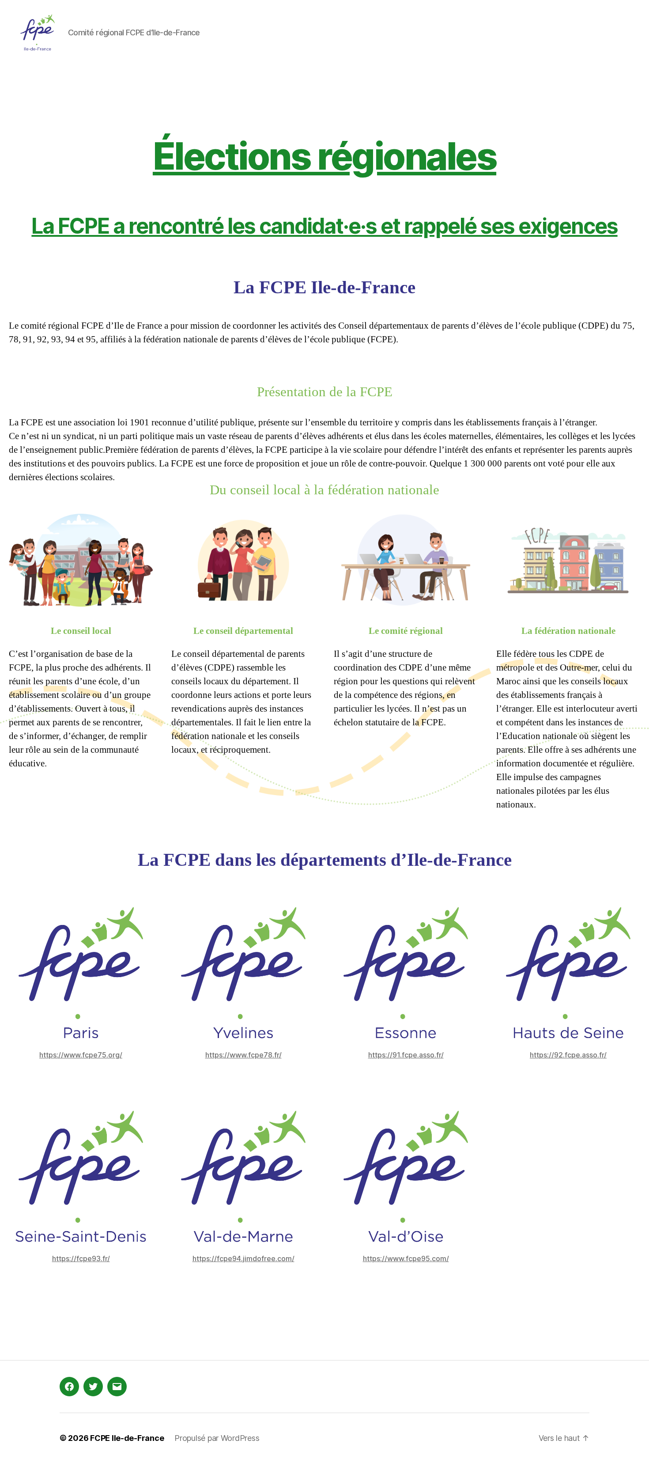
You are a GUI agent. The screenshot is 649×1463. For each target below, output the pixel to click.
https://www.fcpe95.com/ (406, 1258)
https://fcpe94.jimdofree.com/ (243, 1258)
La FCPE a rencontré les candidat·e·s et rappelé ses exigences (324, 226)
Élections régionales (324, 156)
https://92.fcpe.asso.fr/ (568, 1054)
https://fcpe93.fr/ (81, 1258)
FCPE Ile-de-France (127, 1438)
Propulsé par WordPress (216, 1438)
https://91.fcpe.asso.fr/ (406, 1054)
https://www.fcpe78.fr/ (243, 1054)
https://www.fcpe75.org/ (80, 1054)
